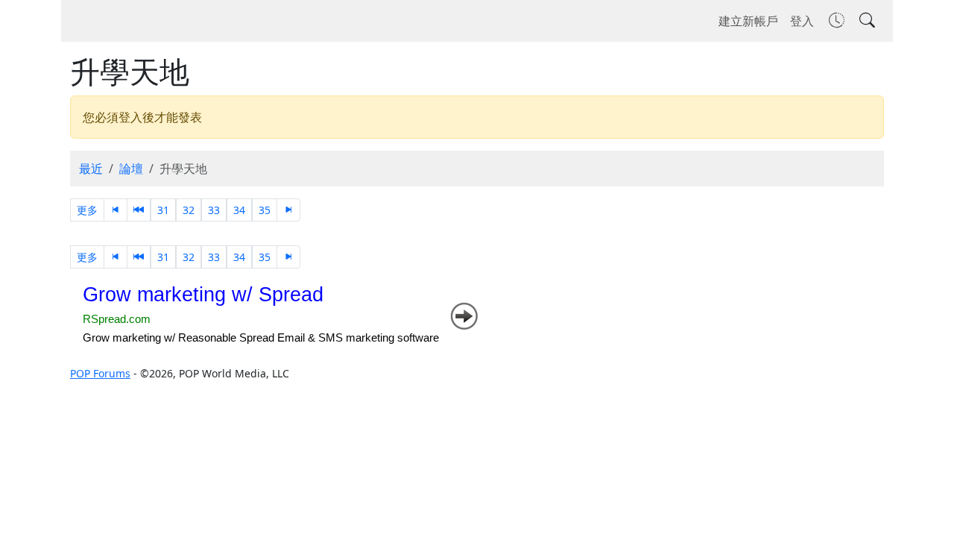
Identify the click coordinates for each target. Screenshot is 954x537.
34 (239, 210)
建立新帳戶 (748, 21)
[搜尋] (865, 21)
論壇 (131, 168)
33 (214, 210)
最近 (91, 168)
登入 (802, 21)
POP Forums (100, 373)
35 (265, 210)
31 (163, 210)
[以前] (139, 210)
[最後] (288, 210)
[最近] (835, 21)
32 (189, 210)
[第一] (115, 210)
